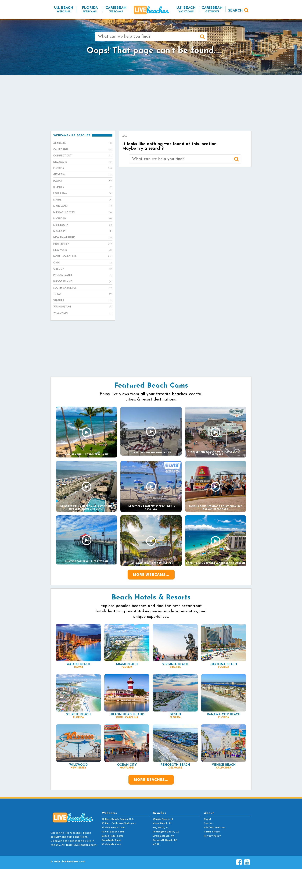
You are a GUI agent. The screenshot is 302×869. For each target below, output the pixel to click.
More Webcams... (151, 574)
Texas (82, 294)
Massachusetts (82, 212)
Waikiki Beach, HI (163, 819)
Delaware (82, 162)
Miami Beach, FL (162, 823)
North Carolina (82, 256)
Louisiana (82, 193)
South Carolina (82, 288)
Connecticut (82, 156)
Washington (82, 307)
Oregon (82, 269)
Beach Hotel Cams (112, 836)
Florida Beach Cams (113, 827)
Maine (82, 200)
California (82, 149)
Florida (82, 168)
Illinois (82, 187)
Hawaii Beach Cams (113, 832)
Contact (209, 823)
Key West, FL (160, 827)
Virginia (82, 300)
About (207, 819)
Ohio (82, 263)
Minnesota (82, 225)
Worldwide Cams (111, 844)
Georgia (82, 174)
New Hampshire (82, 237)
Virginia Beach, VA (163, 836)
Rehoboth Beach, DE (165, 840)
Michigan (82, 218)
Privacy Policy (212, 836)
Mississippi (82, 231)
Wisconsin (82, 313)
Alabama (82, 143)
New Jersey (82, 244)
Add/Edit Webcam (214, 827)
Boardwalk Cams (111, 840)
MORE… (157, 844)
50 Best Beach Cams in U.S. (118, 819)
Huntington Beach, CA (166, 832)
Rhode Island (82, 281)
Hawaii (82, 181)
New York (82, 250)
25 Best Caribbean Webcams (119, 823)
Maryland (82, 206)
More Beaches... (151, 780)
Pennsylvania (82, 275)
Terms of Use (212, 832)
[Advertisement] (151, 103)
